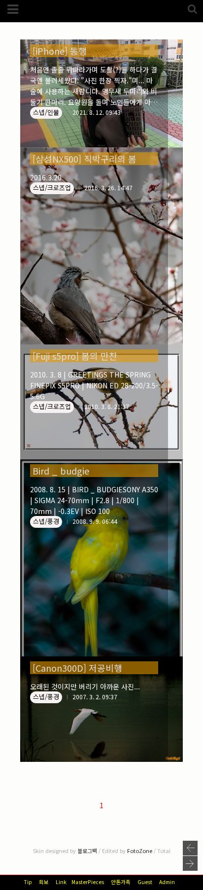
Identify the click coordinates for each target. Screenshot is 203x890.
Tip (28, 882)
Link (61, 882)
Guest (144, 882)
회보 (44, 882)
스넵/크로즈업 (52, 187)
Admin (167, 882)
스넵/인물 (46, 112)
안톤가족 (121, 882)
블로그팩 (87, 851)
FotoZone (139, 851)
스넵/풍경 (46, 521)
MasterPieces (87, 882)
